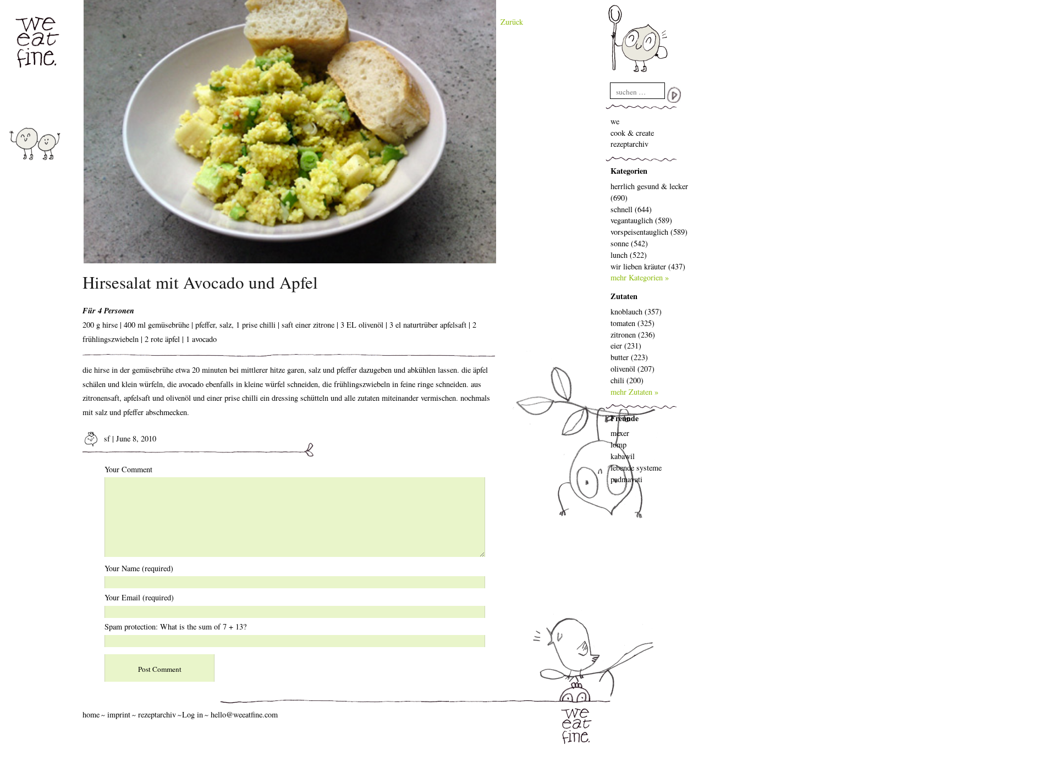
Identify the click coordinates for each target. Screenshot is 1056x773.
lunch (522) (628, 255)
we (614, 121)
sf (106, 438)
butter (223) (629, 357)
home (91, 714)
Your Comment (128, 469)
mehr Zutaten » (634, 392)
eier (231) (625, 345)
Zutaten (623, 296)
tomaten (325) (632, 323)
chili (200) (627, 380)
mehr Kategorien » (639, 277)
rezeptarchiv (629, 144)
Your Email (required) (139, 597)
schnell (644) (631, 209)
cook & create (632, 133)
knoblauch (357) (636, 311)
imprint (118, 714)
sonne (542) (629, 243)
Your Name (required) (139, 568)
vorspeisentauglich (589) (649, 232)
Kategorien (628, 170)
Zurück (512, 21)
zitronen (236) (632, 334)
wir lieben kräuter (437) (647, 266)
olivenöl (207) (632, 368)
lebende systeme (636, 467)
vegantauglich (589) (641, 220)
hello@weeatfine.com (244, 714)
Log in (192, 714)
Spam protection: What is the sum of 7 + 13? (175, 626)
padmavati (626, 479)
